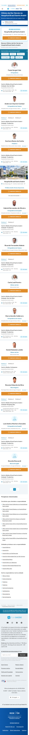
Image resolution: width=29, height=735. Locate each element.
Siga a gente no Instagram (12, 623)
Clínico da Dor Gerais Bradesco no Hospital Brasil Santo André (14, 510)
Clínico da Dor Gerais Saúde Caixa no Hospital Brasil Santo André (15, 529)
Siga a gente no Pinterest (21, 623)
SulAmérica (5, 54)
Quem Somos (4, 664)
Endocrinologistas (6, 579)
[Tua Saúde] (14, 617)
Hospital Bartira (6, 547)
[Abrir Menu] (2, 9)
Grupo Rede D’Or (22, 704)
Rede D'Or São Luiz (10, 726)
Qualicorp (24, 730)
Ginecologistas (6, 594)
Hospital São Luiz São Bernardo (10, 553)
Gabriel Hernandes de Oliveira (14, 208)
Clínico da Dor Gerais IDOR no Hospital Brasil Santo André (14, 539)
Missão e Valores (19, 664)
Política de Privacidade (7, 672)
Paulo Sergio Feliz (14, 70)
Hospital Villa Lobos (7, 568)
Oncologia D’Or (20, 726)
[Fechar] (27, 51)
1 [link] (14, 489)
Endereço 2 (11, 118)
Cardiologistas (6, 591)
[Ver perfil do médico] (14, 65)
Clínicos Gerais (6, 576)
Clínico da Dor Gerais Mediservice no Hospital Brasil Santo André (14, 515)
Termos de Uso (19, 672)
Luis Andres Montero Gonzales (14, 424)
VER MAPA (24, 90)
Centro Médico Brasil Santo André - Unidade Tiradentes (12, 122)
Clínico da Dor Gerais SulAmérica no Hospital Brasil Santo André (14, 505)
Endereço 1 (4, 118)
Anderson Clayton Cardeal (14, 104)
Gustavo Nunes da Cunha (14, 141)
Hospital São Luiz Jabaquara (9, 562)
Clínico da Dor (20, 605)
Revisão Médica (19, 668)
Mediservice (21, 54)
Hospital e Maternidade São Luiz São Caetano (13, 556)
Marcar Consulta (11, 605)
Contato (17, 675)
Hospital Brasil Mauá (7, 559)
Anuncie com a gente (6, 675)
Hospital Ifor (5, 550)
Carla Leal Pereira (14, 282)
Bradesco (13, 54)
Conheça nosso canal (7, 623)
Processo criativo (5, 668)
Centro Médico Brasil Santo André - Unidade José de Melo (12, 85)
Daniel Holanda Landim (14, 350)
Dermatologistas (6, 597)
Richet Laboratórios (15, 730)
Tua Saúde (4, 5)
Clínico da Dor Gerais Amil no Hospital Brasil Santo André (14, 524)
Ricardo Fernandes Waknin (14, 245)
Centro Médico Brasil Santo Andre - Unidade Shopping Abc (12, 403)
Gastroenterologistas (7, 588)
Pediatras (4, 582)
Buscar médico (12, 5)
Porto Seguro (5, 57)
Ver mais (18, 57)
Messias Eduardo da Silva (14, 385)
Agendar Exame (21, 5)
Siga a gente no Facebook (17, 623)
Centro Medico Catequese (9, 367)
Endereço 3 (18, 118)
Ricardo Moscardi (14, 461)
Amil (12, 57)
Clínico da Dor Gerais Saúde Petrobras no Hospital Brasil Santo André (14, 534)
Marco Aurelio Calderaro (14, 316)
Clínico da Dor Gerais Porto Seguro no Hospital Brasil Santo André (13, 519)
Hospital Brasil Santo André (14, 32)
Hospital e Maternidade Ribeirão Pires (11, 565)
